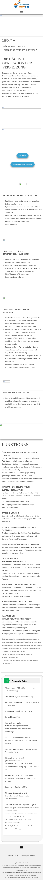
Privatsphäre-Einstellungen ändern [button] (21, 855)
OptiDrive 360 (16, 332)
